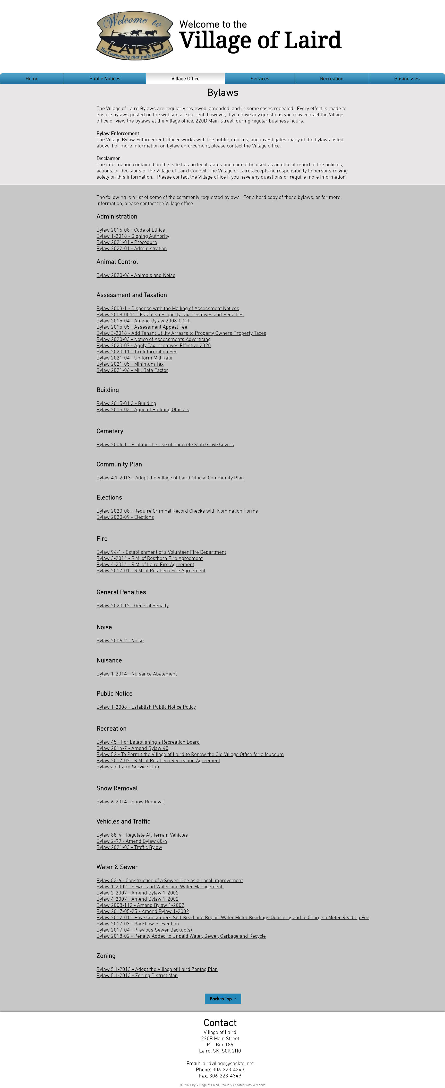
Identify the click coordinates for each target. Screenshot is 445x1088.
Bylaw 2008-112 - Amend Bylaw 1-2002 (140, 905)
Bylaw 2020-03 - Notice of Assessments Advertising (154, 340)
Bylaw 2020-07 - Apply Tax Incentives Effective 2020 (154, 346)
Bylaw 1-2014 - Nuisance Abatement (137, 674)
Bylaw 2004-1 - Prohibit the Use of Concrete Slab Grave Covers (165, 445)
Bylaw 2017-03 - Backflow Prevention (138, 924)
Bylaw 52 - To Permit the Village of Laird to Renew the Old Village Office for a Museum (190, 755)
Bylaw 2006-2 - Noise (120, 641)
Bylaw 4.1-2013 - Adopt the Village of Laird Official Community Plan (170, 478)
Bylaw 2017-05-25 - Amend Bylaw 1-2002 (143, 912)
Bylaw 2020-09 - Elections (125, 517)
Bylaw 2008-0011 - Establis (127, 315)
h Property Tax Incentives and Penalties (200, 315)
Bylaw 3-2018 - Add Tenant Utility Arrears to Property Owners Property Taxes (181, 333)
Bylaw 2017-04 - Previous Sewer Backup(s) (144, 930)
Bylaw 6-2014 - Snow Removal (130, 802)
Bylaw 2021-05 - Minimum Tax (130, 364)
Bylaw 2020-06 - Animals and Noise (136, 276)
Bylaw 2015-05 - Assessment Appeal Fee (142, 327)
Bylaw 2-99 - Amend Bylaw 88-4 (132, 841)
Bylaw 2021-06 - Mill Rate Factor (132, 370)
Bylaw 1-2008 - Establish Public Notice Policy (146, 707)
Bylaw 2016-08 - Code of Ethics (131, 230)
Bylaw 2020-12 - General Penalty (133, 606)
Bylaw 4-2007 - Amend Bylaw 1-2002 (138, 899)
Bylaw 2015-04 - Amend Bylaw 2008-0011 (143, 321)
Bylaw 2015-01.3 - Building (126, 404)
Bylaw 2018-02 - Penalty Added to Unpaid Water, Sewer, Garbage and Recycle (181, 936)
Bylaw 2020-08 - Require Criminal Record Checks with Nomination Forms (177, 511)
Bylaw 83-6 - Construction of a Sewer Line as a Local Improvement (170, 881)
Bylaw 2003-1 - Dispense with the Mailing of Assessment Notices (168, 309)
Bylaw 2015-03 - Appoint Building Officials (143, 410)
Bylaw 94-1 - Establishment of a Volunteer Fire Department (161, 552)
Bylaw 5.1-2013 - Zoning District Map (137, 976)
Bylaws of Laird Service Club (128, 767)
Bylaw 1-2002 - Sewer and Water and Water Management (160, 887)
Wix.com (259, 1085)
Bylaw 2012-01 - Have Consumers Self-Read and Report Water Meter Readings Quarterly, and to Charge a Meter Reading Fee (233, 918)
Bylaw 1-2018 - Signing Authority (133, 236)
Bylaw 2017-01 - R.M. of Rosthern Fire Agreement (151, 571)
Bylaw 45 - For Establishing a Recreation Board (148, 742)
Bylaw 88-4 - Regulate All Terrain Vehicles (142, 835)
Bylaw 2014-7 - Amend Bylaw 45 (132, 748)
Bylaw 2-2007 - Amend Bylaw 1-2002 (138, 893)
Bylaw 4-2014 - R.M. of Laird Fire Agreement (145, 565)
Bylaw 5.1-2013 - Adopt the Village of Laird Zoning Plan (157, 970)
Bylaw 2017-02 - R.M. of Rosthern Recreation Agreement (158, 761)
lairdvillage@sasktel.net (227, 1064)
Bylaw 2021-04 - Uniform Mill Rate (134, 358)
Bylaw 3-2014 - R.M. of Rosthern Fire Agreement (150, 559)
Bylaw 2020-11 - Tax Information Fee (137, 352)
